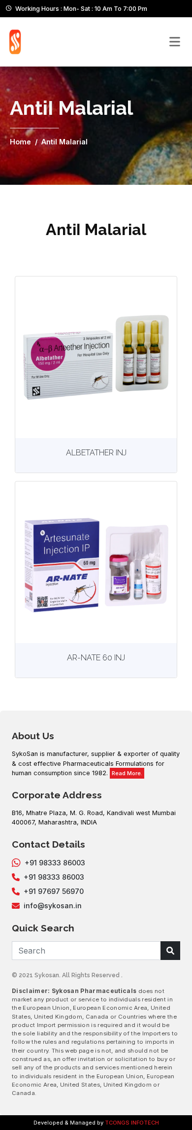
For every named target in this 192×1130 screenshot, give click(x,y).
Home (20, 141)
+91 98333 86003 (55, 862)
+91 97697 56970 (54, 891)
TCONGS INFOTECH (132, 1122)
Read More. (127, 773)
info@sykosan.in (53, 905)
